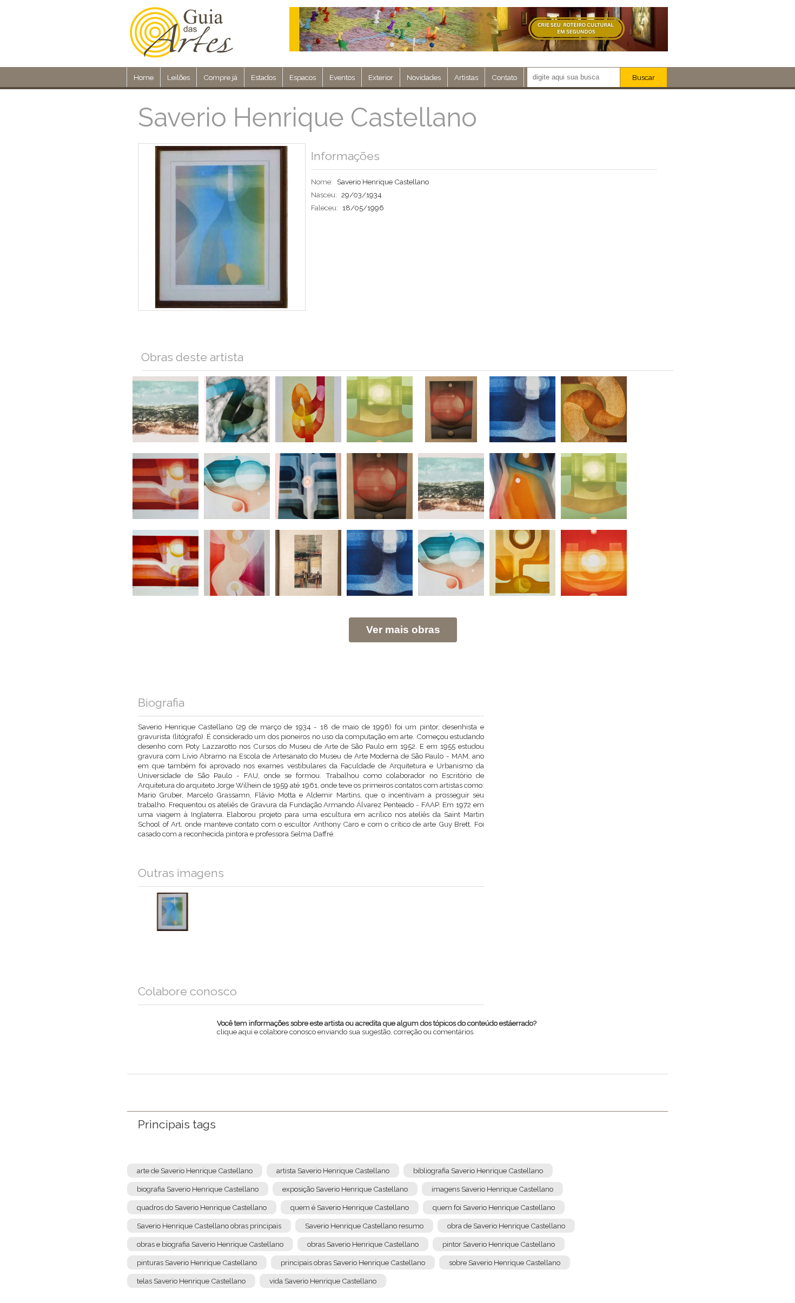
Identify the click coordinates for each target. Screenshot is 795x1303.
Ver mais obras (403, 629)
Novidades (424, 77)
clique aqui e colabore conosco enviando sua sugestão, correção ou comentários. (376, 1034)
